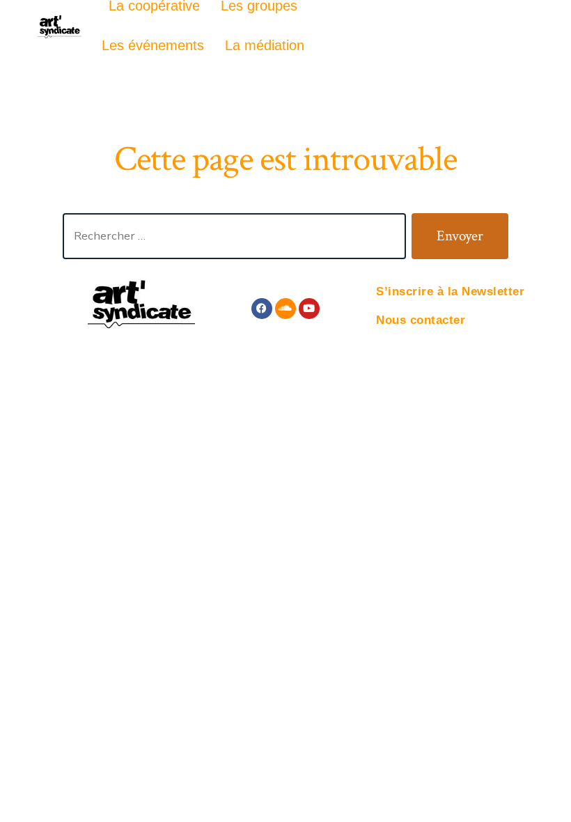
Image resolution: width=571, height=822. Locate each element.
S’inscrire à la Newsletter (450, 291)
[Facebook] (261, 308)
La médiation (264, 45)
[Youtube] (309, 308)
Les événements (153, 45)
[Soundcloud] (285, 308)
